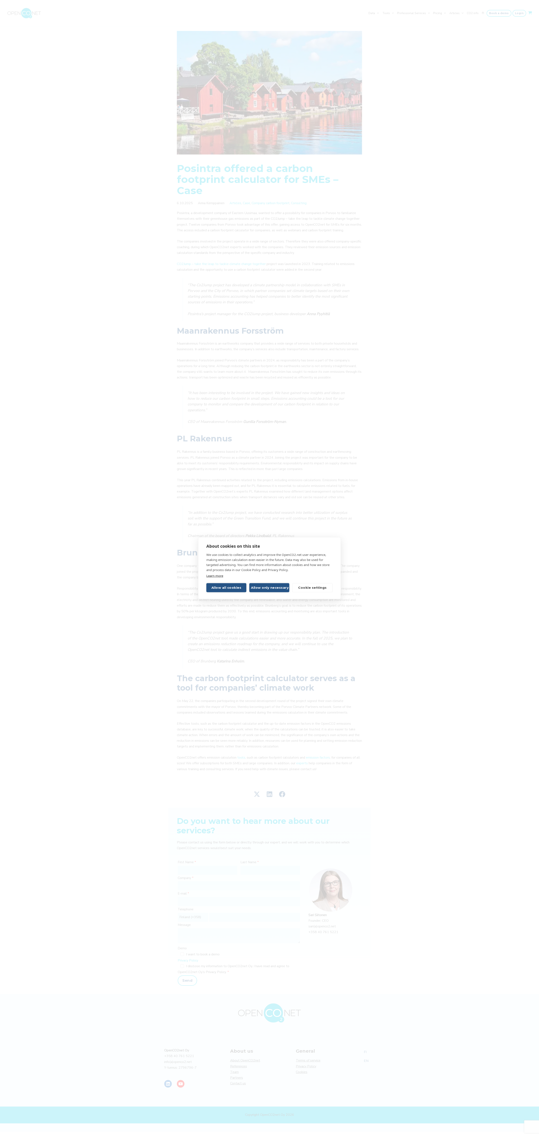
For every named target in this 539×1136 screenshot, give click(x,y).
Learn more (214, 575)
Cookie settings (312, 588)
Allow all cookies (226, 588)
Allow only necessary (270, 588)
